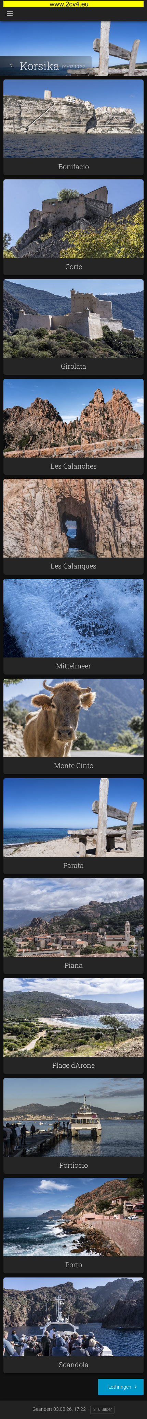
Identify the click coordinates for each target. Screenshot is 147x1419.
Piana (74, 965)
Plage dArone (73, 1065)
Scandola (74, 1364)
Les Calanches (74, 465)
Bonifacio (73, 166)
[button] (13, 1405)
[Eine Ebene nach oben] (11, 65)
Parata (73, 865)
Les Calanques (73, 565)
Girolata (73, 365)
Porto (73, 1264)
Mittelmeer (73, 665)
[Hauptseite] (73, 4)
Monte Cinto (73, 765)
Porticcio (73, 1165)
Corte (73, 266)
